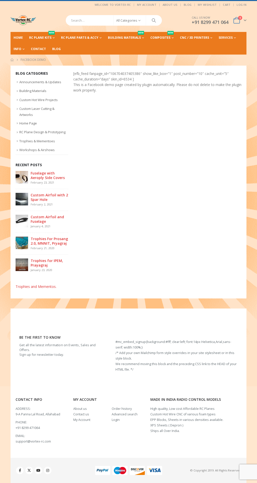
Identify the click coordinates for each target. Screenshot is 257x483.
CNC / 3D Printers (194, 37)
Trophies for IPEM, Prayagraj (47, 263)
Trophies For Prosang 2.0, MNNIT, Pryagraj (49, 241)
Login (116, 420)
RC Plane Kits (41, 36)
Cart (226, 5)
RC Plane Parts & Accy (79, 37)
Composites (161, 36)
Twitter (29, 470)
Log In (241, 5)
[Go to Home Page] (12, 60)
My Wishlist (207, 5)
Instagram (47, 470)
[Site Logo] (23, 20)
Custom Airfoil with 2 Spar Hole (49, 197)
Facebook (20, 470)
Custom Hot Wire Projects (38, 100)
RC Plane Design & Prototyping (42, 132)
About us (80, 409)
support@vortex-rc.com (33, 441)
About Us (170, 5)
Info (17, 49)
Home (18, 37)
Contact (38, 49)
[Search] (154, 20)
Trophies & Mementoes (37, 141)
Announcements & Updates (40, 82)
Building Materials (126, 36)
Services (226, 37)
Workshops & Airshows (37, 150)
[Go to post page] (22, 176)
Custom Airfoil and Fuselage (47, 219)
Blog (187, 5)
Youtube (38, 470)
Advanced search (125, 414)
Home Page (28, 123)
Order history (122, 409)
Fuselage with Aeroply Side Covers (48, 175)
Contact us (81, 414)
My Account (146, 5)
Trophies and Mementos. (36, 286)
